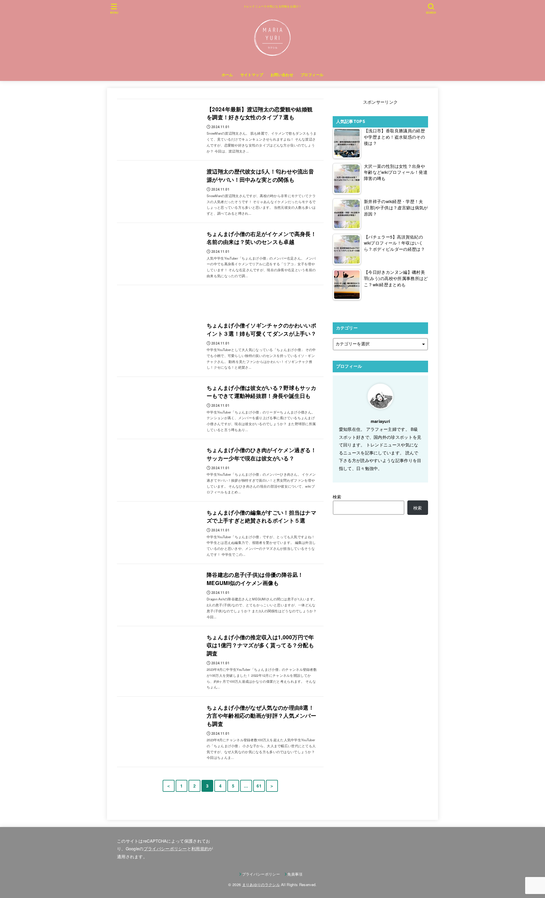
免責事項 (294, 874)
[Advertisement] (220, 300)
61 (259, 786)
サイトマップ (251, 74)
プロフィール (312, 74)
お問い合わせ (282, 74)
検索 (337, 497)
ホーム (227, 74)
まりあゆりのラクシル (261, 884)
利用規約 (200, 848)
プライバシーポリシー (165, 848)
